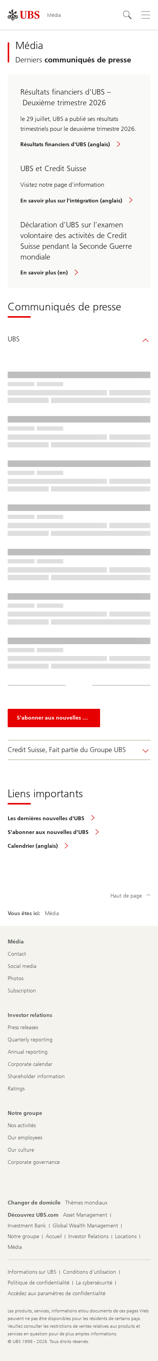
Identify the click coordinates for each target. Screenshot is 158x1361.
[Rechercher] (127, 15)
